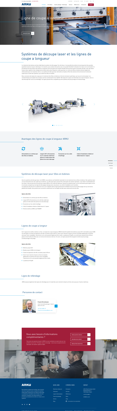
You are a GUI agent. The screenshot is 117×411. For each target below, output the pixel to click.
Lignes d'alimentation (57, 394)
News (67, 396)
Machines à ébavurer (57, 389)
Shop (67, 398)
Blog (54, 401)
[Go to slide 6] (61, 125)
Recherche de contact (77, 339)
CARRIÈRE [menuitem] (70, 1)
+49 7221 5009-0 (86, 394)
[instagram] (27, 404)
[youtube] (29, 404)
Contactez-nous (26, 33)
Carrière (67, 391)
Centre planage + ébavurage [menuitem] (60, 4)
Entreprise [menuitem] (83, 4)
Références (68, 394)
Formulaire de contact (77, 334)
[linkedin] (22, 404)
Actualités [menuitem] (76, 1)
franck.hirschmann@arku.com (45, 310)
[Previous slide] (23, 104)
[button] (90, 1)
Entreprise (68, 389)
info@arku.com (86, 396)
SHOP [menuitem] (87, 1)
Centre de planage (57, 396)
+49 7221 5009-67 (42, 308)
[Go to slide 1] (52, 125)
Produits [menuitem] (44, 4)
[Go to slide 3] (56, 125)
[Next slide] (94, 104)
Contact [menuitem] (91, 4)
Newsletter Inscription (77, 343)
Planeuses (55, 391)
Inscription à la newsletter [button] (74, 401)
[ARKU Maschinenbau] (26, 4)
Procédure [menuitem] (50, 4)
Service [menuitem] (70, 4)
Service (54, 398)
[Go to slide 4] (58, 125)
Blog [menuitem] (82, 1)
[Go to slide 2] (54, 125)
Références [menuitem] (76, 4)
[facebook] (24, 404)
